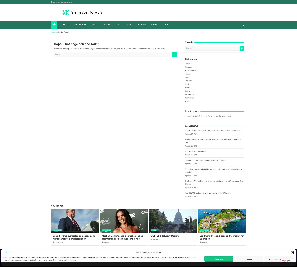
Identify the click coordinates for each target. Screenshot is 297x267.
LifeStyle (107, 25)
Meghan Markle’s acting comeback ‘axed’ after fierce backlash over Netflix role (123, 237)
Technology (189, 94)
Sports (165, 25)
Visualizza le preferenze (279, 259)
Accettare (219, 259)
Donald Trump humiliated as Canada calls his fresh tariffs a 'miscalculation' (213, 131)
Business (65, 25)
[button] (292, 252)
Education (141, 25)
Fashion (128, 25)
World (95, 25)
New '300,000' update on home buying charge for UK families (208, 193)
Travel (154, 25)
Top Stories (189, 98)
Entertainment (80, 25)
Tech (118, 25)
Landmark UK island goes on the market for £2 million (205, 160)
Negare (249, 259)
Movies (187, 84)
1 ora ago (107, 242)
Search (174, 54)
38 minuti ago (60, 242)
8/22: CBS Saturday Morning (195, 151)
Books (187, 64)
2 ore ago (156, 239)
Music (187, 88)
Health (187, 77)
